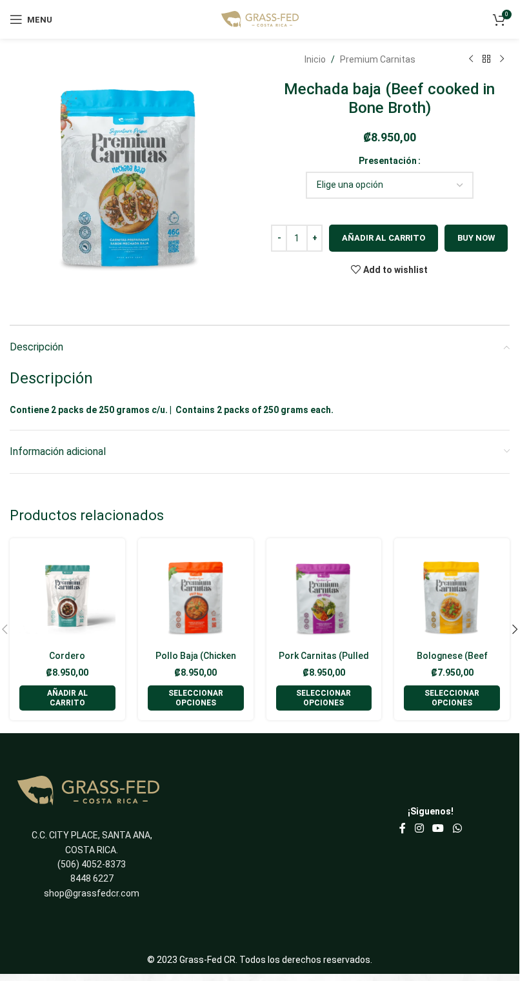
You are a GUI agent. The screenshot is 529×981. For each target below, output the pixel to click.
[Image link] (88, 790)
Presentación (388, 161)
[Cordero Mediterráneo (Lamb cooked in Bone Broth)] (67, 596)
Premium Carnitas (377, 59)
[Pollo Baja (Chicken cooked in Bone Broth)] (196, 596)
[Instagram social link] (419, 828)
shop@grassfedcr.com (91, 893)
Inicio (315, 59)
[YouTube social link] (438, 828)
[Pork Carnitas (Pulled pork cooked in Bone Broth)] (324, 596)
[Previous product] (471, 59)
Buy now (476, 238)
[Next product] (502, 59)
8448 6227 (92, 878)
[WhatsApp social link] (457, 828)
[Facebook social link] (402, 828)
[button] (67, 698)
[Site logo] (260, 19)
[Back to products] (486, 59)
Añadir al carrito (383, 238)
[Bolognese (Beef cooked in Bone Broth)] (452, 596)
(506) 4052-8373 (91, 864)
